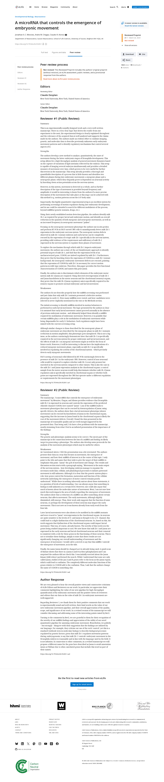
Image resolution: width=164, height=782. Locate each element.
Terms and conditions (23, 732)
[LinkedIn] (22, 745)
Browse (45, 7)
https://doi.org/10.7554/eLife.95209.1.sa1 (55, 382)
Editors (20, 72)
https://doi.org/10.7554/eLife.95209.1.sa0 (55, 572)
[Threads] (51, 745)
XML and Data (53, 732)
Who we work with (22, 724)
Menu (29, 7)
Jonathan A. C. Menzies (24, 34)
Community (65, 7)
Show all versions (131, 45)
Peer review (75, 52)
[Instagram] (39, 745)
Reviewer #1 (22, 78)
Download (130, 54)
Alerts (123, 7)
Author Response (24, 89)
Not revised (129, 40)
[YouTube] (45, 745)
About (75, 7)
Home (36, 7)
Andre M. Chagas (42, 34)
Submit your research (140, 7)
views (125, 65)
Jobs (16, 722)
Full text (44, 52)
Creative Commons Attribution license (124, 761)
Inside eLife (53, 722)
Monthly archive (55, 724)
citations (125, 68)
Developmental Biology (24, 17)
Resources (53, 730)
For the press (54, 727)
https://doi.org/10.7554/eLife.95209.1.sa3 (55, 654)
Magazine (54, 7)
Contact (18, 730)
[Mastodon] (34, 745)
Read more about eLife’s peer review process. (61, 79)
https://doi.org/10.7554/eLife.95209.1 (28, 44)
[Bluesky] (16, 745)
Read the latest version (134, 26)
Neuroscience (40, 17)
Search (112, 7)
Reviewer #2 (22, 84)
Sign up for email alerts (82, 684)
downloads (136, 65)
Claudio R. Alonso (58, 34)
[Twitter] (28, 745)
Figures (55, 52)
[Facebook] (57, 745)
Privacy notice (82, 689)
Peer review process (25, 67)
